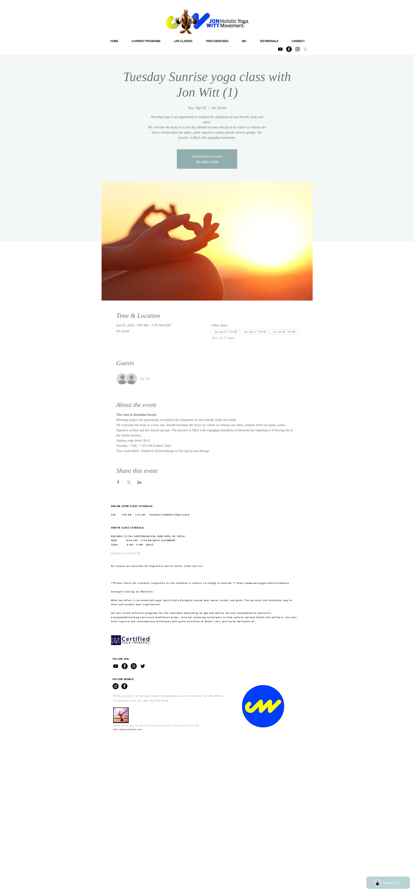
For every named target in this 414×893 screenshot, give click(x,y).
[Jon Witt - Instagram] (134, 666)
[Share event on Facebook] (118, 482)
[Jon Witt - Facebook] (125, 666)
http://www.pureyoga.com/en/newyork (263, 582)
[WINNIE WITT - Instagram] (116, 686)
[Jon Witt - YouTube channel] (116, 666)
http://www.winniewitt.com (127, 729)
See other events (207, 161)
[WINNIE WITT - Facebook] (124, 686)
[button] (305, 49)
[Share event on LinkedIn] (139, 482)
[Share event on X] (129, 482)
